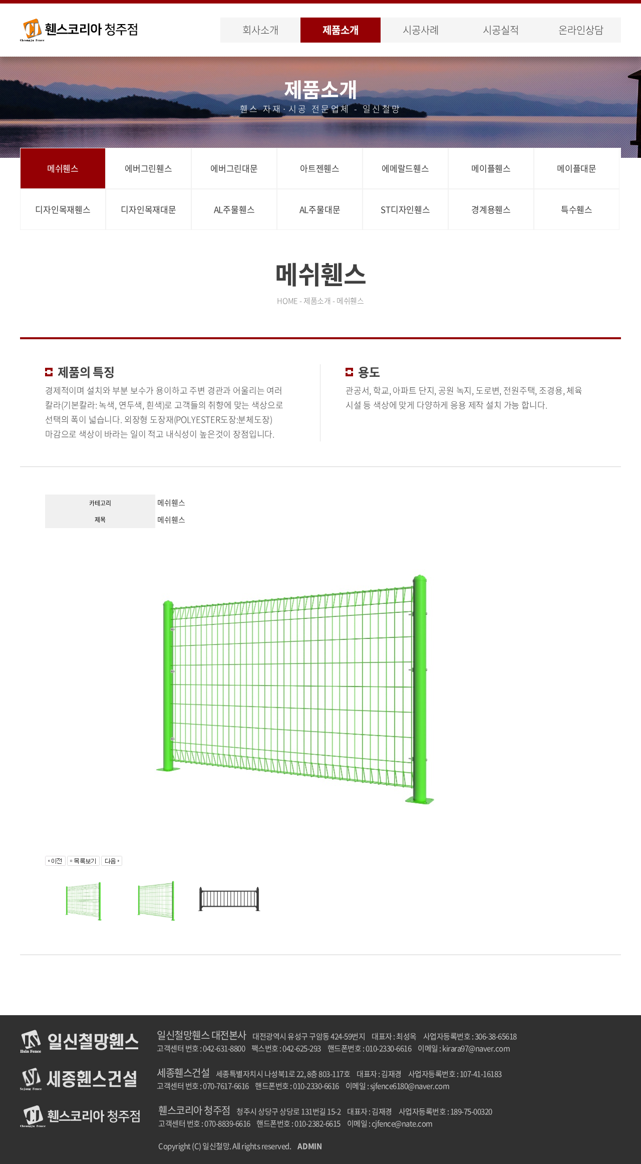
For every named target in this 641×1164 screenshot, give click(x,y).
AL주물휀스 (234, 209)
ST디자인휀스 (405, 209)
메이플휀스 (491, 168)
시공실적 (500, 30)
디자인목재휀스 (63, 209)
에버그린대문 (234, 168)
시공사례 (420, 30)
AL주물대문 (320, 209)
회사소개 (260, 30)
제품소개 (340, 30)
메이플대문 (576, 168)
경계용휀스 (491, 209)
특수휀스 (576, 209)
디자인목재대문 (148, 209)
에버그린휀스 (148, 168)
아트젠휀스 (320, 168)
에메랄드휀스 (405, 168)
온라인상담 (580, 30)
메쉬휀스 (63, 168)
